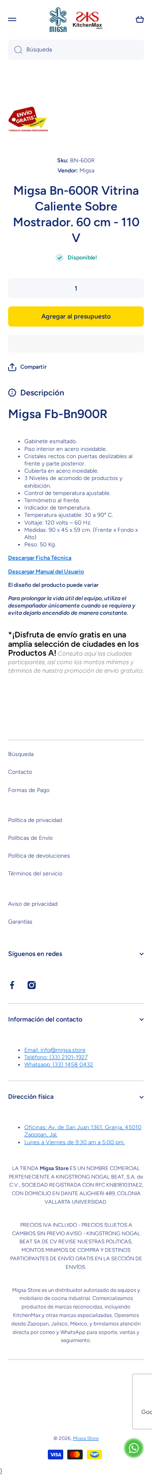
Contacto (20, 772)
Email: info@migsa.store (55, 1050)
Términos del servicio (35, 873)
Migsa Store (86, 1438)
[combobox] (76, 50)
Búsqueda (21, 754)
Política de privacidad (35, 820)
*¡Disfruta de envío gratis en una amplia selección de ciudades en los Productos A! (73, 644)
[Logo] (76, 19)
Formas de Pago (28, 790)
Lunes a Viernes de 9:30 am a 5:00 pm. (74, 1142)
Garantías (20, 921)
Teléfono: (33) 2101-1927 (56, 1057)
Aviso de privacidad (33, 903)
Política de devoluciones (39, 855)
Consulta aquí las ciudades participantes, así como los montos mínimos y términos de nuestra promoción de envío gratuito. (76, 662)
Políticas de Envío (30, 838)
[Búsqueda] (15, 50)
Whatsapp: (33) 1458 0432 (58, 1064)
